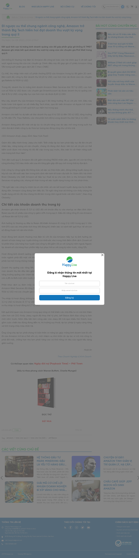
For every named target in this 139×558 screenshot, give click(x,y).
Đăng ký (69, 297)
